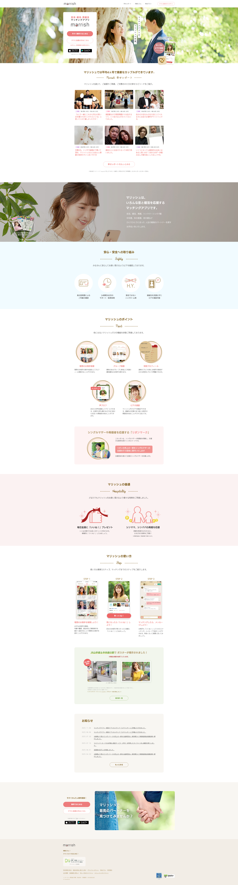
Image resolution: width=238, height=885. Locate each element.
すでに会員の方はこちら (80, 40)
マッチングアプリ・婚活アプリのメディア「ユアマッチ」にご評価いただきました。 (120, 728)
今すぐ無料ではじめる (80, 33)
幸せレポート (127, 3)
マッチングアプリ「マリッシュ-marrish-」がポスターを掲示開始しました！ (104, 691)
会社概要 (65, 873)
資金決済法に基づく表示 (79, 870)
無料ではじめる (76, 804)
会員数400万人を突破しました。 (104, 750)
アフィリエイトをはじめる (70, 853)
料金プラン (148, 3)
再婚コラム (138, 3)
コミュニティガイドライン (101, 873)
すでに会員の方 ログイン (166, 3)
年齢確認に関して (74, 873)
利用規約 (109, 870)
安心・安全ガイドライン (86, 873)
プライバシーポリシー (93, 870)
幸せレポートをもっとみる (119, 164)
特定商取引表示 (67, 870)
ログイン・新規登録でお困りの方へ (80, 45)
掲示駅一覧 (119, 698)
